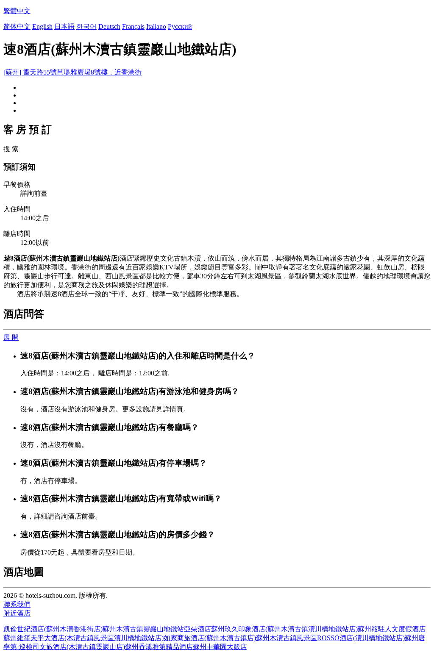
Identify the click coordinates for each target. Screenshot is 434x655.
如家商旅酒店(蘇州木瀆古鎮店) (210, 637)
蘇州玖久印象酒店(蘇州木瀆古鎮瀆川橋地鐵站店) (284, 629)
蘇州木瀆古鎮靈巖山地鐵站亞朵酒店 (157, 629)
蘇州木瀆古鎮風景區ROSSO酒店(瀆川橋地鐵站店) (330, 637)
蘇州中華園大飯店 (220, 646)
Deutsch (109, 26)
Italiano (156, 26)
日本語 (64, 26)
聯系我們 (17, 604)
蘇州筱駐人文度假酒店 (392, 629)
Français (133, 26)
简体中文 (17, 26)
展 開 (11, 337)
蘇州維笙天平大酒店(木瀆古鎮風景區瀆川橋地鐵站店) (83, 637)
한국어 (86, 26)
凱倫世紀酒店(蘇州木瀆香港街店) (53, 629)
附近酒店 (17, 613)
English (42, 26)
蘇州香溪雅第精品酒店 (159, 646)
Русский (180, 26)
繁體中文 (17, 10)
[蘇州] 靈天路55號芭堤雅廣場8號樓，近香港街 (72, 72)
